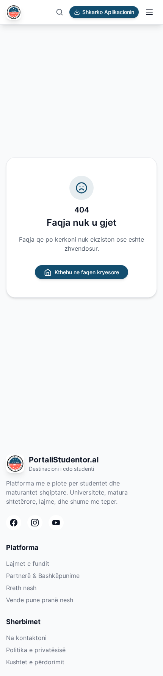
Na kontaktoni (26, 638)
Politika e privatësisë (36, 650)
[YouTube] (56, 522)
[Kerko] (59, 12)
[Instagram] (34, 522)
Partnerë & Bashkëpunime (43, 575)
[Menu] (149, 12)
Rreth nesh (21, 588)
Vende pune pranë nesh (39, 600)
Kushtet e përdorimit (35, 662)
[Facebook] (13, 522)
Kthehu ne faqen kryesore (87, 272)
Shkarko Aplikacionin (108, 12)
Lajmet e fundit (27, 563)
